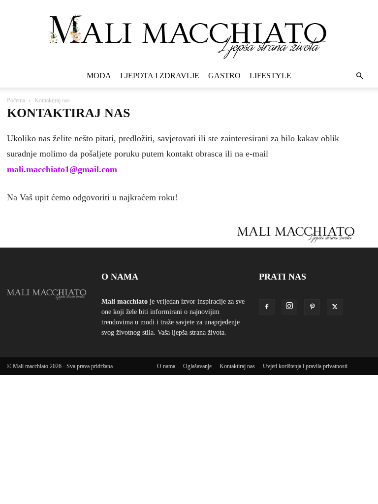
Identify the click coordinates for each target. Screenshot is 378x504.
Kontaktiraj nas (237, 366)
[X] (335, 307)
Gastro (224, 75)
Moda (99, 75)
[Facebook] (267, 307)
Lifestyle (270, 75)
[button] (359, 76)
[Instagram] (289, 307)
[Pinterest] (312, 307)
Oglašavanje (197, 366)
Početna (16, 100)
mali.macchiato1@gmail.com (62, 169)
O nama (166, 366)
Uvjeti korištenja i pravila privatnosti (305, 366)
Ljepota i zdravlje (159, 75)
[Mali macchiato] (189, 32)
